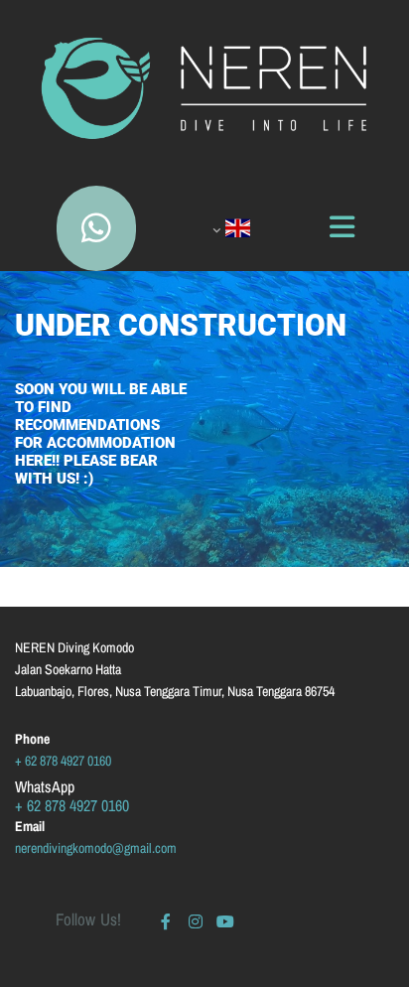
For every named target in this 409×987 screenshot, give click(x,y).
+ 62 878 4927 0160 (63, 761)
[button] (96, 228)
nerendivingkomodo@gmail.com (96, 848)
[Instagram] (195, 921)
